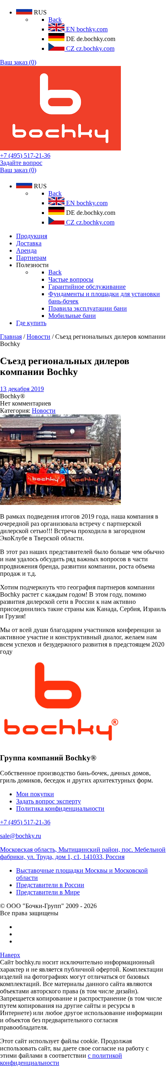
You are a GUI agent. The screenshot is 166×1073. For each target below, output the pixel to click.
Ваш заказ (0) (18, 62)
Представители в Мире (48, 892)
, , (83, 853)
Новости (38, 336)
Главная (11, 336)
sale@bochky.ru (20, 835)
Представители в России (50, 884)
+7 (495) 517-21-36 (25, 155)
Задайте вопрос (21, 162)
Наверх (10, 954)
